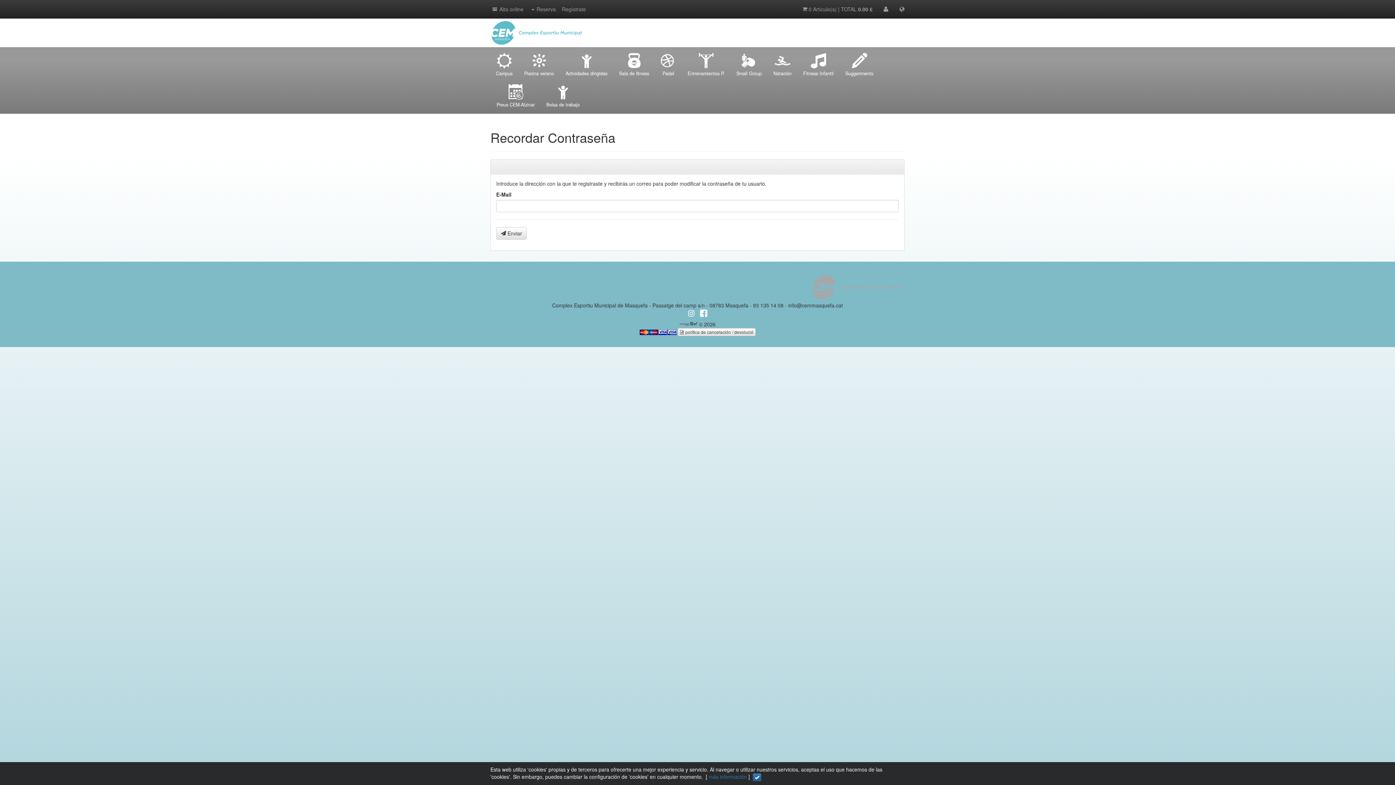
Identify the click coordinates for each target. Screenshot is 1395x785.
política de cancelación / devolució (718, 332)
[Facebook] (882, 25)
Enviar (514, 233)
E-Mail (504, 194)
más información (728, 776)
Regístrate (574, 9)
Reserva (546, 9)
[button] (494, 9)
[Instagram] (897, 25)
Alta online (511, 9)
